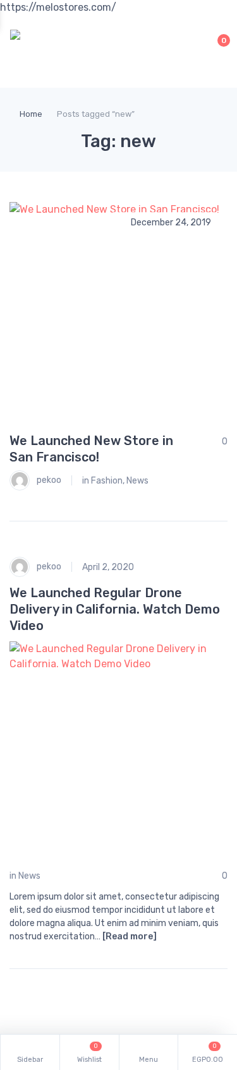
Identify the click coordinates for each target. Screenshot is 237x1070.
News (137, 480)
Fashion (107, 480)
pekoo (48, 480)
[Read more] (129, 936)
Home (31, 114)
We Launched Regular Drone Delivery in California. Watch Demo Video (114, 609)
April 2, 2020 (108, 567)
